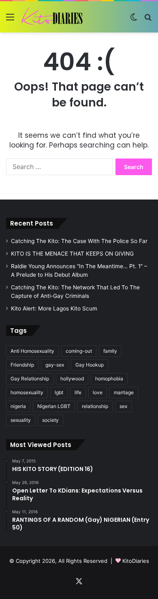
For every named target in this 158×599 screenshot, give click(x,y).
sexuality (21, 420)
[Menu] (10, 20)
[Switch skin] (134, 20)
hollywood (72, 378)
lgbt (59, 392)
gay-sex (54, 365)
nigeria (18, 406)
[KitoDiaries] (52, 17)
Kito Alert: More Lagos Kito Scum (54, 308)
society (50, 420)
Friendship (22, 365)
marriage (124, 392)
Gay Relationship (30, 378)
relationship (95, 406)
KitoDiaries (135, 561)
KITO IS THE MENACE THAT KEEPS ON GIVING (72, 253)
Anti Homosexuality (32, 351)
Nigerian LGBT (53, 406)
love (97, 392)
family (110, 351)
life (78, 392)
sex (123, 406)
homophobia (109, 378)
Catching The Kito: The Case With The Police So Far (79, 241)
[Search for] (148, 20)
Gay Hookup (89, 365)
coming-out (79, 351)
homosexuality (27, 392)
